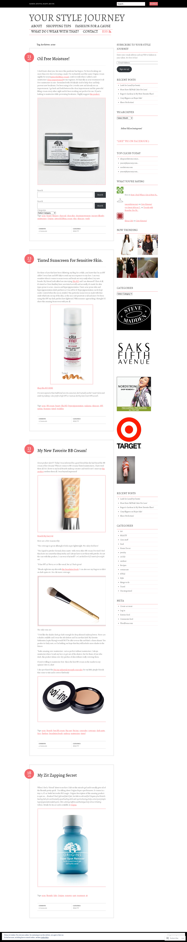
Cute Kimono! (146, 204)
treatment (81, 895)
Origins (51, 218)
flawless (45, 733)
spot (74, 895)
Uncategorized (126, 591)
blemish (50, 895)
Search (40, 190)
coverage (92, 730)
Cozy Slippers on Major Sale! (131, 98)
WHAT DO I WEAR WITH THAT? (55, 32)
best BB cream (59, 730)
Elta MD (76, 281)
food (122, 544)
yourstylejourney (131, 204)
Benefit (49, 730)
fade (55, 895)
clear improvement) (55, 79)
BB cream (50, 405)
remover (68, 895)
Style (122, 578)
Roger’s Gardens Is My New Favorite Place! (137, 94)
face (39, 733)
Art (121, 531)
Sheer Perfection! (127, 102)
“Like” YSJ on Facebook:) (133, 141)
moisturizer (42, 218)
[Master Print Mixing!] (148, 246)
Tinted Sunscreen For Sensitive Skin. (70, 260)
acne (44, 215)
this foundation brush (70, 569)
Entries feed (125, 614)
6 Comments (43, 908)
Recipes (123, 565)
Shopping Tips (58, 26)
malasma (87, 405)
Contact (90, 32)
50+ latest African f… (133, 207)
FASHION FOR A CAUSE (93, 26)
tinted (53, 408)
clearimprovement (83, 215)
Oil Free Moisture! (53, 59)
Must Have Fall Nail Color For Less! (133, 89)
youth (87, 218)
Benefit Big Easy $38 (45, 536)
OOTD (122, 557)
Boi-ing (76, 730)
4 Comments (43, 746)
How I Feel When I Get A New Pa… (144, 195)
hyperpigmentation (75, 405)
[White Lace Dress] (127, 246)
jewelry (123, 552)
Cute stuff (124, 540)
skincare (80, 218)
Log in (122, 610)
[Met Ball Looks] (127, 269)
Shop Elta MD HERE (45, 388)
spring (40, 408)
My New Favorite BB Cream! (62, 450)
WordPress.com (126, 623)
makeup (67, 733)
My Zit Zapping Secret (57, 775)
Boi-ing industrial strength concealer (68, 669)
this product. (95, 94)
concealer (83, 730)
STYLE (122, 574)
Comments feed (126, 619)
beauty (49, 215)
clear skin (71, 215)
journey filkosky (97, 215)
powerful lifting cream (60, 77)
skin (75, 218)
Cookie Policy (45, 937)
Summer (47, 408)
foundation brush (56, 733)
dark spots (101, 730)
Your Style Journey (77, 17)
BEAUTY (76, 231)
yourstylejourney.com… (129, 163)
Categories (41, 210)
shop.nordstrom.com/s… (129, 159)
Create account (126, 606)
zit (87, 895)
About (36, 26)
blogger (55, 215)
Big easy (69, 730)
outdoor (123, 561)
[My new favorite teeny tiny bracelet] (148, 269)
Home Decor (125, 548)
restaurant (124, 569)
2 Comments (43, 231)
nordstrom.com (126, 167)
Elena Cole (129, 220)
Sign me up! (124, 69)
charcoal (62, 215)
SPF (101, 405)
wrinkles (60, 408)
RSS (105, 32)
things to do (124, 582)
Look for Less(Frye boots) (130, 85)
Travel (122, 586)
